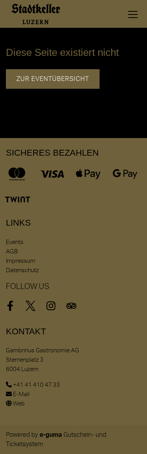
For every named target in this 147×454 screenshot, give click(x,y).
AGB (12, 252)
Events (15, 242)
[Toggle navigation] (133, 14)
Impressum (20, 261)
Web (18, 404)
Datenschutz (22, 270)
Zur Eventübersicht (52, 79)
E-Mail (20, 394)
